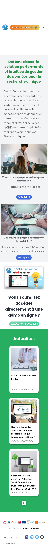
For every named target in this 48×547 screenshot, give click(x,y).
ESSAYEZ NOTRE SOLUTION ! (24, 324)
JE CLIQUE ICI (24, 197)
